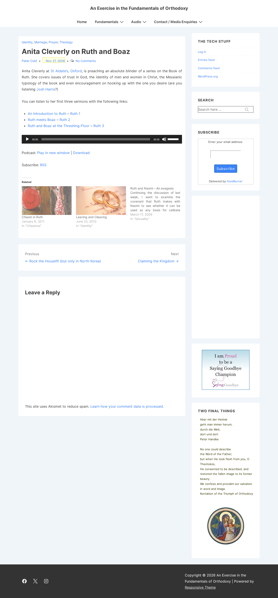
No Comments (86, 61)
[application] (102, 139)
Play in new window (53, 153)
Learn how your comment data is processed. (127, 406)
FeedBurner (235, 181)
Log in (202, 52)
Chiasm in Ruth (32, 217)
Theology (66, 42)
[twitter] (35, 581)
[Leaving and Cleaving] (101, 200)
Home (82, 22)
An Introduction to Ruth (47, 113)
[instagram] (46, 581)
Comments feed (209, 68)
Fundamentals (106, 22)
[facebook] (24, 581)
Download (81, 153)
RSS (43, 165)
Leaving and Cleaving (91, 217)
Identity (27, 42)
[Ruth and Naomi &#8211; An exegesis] (157, 203)
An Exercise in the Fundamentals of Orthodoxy (139, 8)
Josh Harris (45, 89)
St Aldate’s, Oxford (66, 71)
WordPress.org (208, 76)
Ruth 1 (75, 113)
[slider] (174, 139)
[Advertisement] (225, 267)
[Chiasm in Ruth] (47, 200)
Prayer (53, 42)
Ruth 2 (65, 119)
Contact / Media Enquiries (175, 22)
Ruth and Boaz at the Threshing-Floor (58, 126)
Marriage (40, 42)
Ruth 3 (98, 126)
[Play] (27, 139)
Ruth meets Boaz (42, 119)
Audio (136, 22)
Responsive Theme (200, 587)
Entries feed (206, 60)
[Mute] (164, 139)
